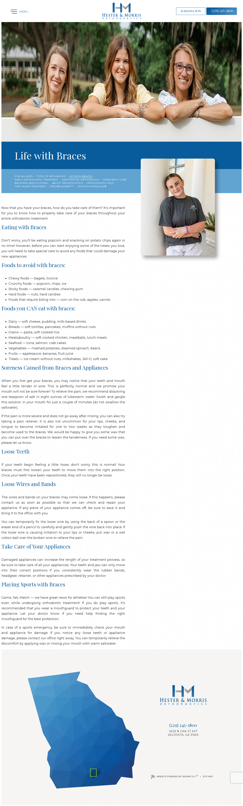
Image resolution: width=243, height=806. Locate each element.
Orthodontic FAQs (100, 183)
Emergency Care (115, 179)
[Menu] (10, 11)
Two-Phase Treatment (30, 186)
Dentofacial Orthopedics (81, 179)
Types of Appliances (50, 176)
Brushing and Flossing (31, 183)
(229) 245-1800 (222, 11)
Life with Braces (80, 176)
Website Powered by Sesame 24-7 (177, 776)
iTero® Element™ (61, 186)
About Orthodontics (67, 183)
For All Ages (24, 176)
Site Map (208, 776)
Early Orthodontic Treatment (36, 179)
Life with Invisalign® (92, 186)
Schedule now (191, 11)
